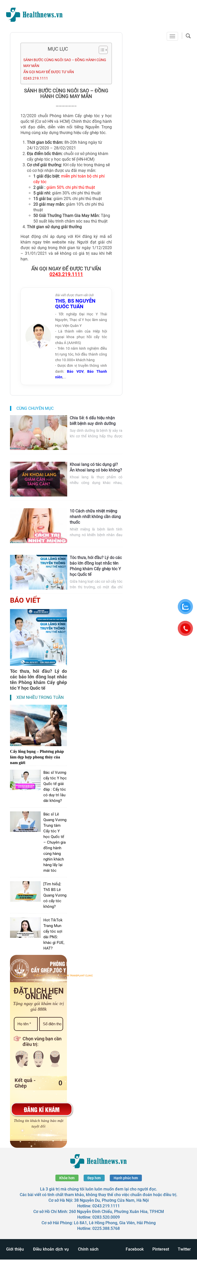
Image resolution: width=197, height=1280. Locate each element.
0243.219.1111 (35, 78)
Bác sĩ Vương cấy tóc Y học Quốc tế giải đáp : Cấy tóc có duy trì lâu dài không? (55, 786)
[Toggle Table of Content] (100, 50)
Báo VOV (75, 371)
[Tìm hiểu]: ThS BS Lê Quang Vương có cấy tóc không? (54, 895)
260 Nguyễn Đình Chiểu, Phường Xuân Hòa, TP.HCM (116, 1211)
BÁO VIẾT (25, 600)
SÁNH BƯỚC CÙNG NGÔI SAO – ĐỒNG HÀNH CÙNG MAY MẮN (64, 63)
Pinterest (160, 1249)
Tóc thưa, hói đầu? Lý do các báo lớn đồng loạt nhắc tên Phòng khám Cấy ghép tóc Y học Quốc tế (38, 679)
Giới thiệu (15, 1249)
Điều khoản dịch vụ (51, 1249)
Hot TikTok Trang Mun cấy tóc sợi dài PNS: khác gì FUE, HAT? (53, 934)
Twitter (184, 1249)
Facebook (135, 1249)
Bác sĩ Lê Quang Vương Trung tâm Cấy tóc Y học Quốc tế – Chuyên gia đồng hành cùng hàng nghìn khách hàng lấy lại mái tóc (54, 842)
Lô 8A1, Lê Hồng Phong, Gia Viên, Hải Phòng (115, 1222)
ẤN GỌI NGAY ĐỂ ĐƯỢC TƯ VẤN (48, 72)
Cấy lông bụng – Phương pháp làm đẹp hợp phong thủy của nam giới (37, 757)
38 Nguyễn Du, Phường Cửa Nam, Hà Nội (111, 1200)
